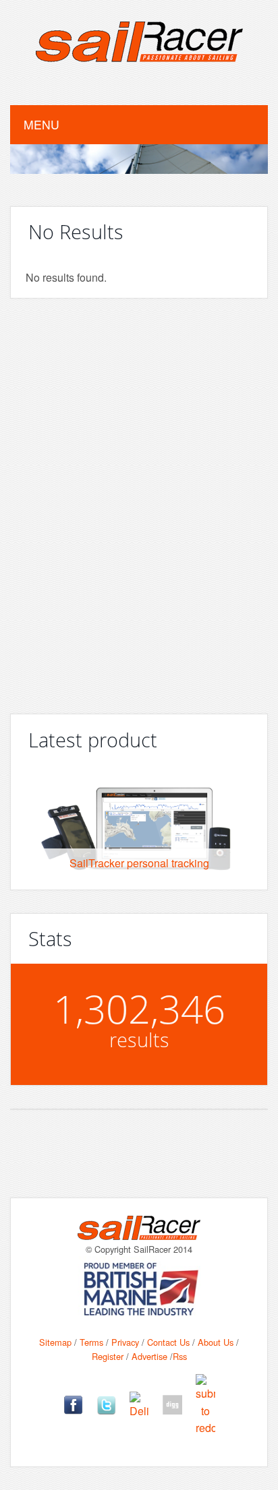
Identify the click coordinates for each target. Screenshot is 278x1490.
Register (107, 1356)
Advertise (149, 1356)
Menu (41, 124)
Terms (91, 1342)
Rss (180, 1356)
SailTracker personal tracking (139, 863)
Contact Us (168, 1342)
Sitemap (55, 1342)
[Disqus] (139, 500)
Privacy (125, 1342)
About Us (215, 1342)
